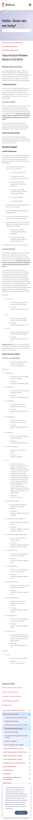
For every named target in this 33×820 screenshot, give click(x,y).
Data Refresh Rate (7, 705)
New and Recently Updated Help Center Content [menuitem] (16, 736)
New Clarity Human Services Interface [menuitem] (14, 710)
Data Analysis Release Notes (10, 50)
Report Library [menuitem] (7, 783)
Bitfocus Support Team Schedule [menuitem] (14, 745)
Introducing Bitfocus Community (10, 701)
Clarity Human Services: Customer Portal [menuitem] (15, 752)
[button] (29, 710)
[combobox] (15, 30)
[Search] (29, 30)
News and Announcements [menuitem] (10, 714)
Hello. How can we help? (14, 23)
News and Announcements (9, 46)
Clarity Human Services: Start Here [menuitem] (13, 748)
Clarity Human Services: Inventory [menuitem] (13, 755)
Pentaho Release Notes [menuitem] (11, 732)
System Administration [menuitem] (9, 766)
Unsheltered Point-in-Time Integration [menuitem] (14, 763)
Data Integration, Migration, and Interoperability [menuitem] (12, 778)
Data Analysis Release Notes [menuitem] (14, 728)
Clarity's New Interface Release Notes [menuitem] (16, 717)
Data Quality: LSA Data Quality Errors (12, 696)
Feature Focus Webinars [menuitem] (12, 721)
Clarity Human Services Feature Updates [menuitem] (16, 725)
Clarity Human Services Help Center (12, 42)
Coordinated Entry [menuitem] (8, 770)
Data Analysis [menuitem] (7, 773)
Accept (21, 812)
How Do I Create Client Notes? (10, 692)
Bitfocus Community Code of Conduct (12, 687)
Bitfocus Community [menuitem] (11, 741)
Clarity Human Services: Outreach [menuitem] (13, 759)
